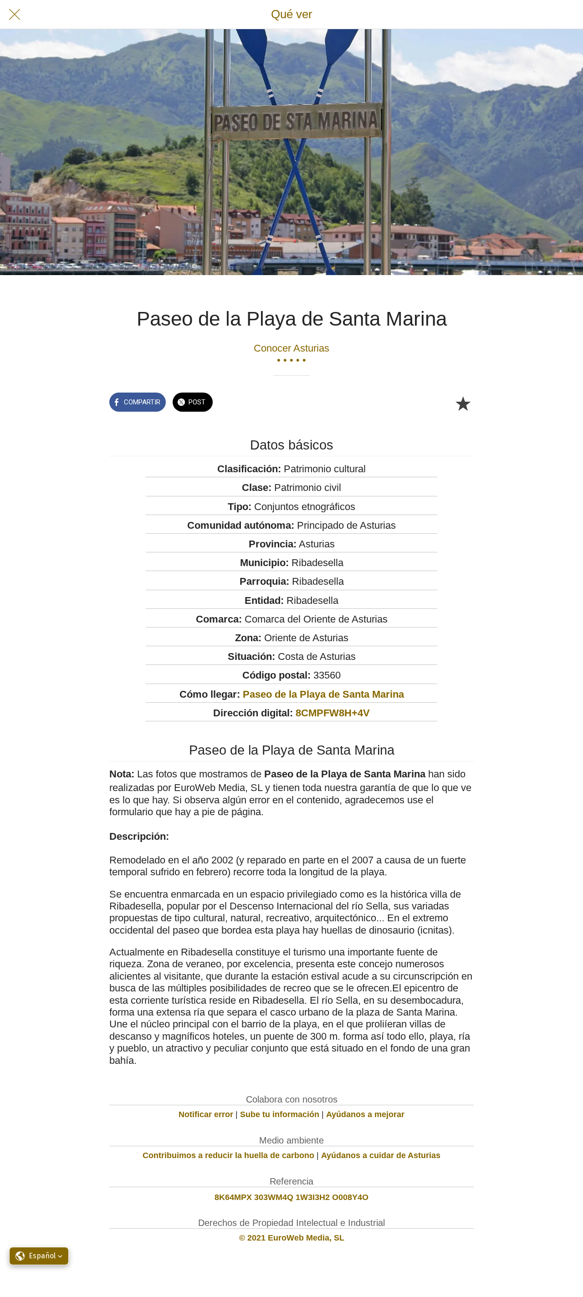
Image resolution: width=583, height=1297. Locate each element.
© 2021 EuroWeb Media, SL (291, 1237)
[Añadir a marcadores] (463, 403)
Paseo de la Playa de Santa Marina (323, 694)
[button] (39, 1256)
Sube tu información (279, 1114)
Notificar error (206, 1114)
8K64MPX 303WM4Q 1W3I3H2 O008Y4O (291, 1197)
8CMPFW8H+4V (333, 713)
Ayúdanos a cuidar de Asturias (380, 1155)
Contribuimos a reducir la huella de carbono (228, 1155)
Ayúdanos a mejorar (365, 1114)
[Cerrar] (14, 14)
